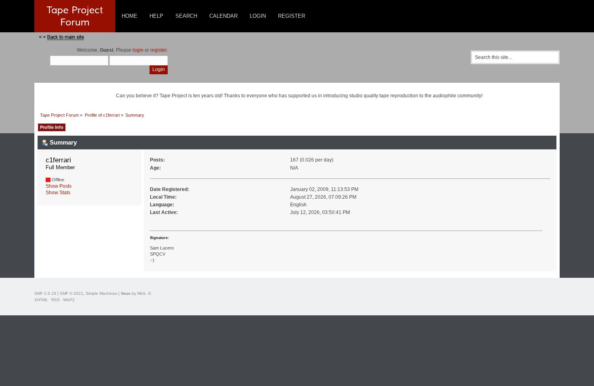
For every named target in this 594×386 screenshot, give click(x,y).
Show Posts (59, 186)
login (138, 50)
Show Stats (58, 192)
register (158, 50)
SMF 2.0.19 (45, 293)
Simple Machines (101, 293)
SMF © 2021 (71, 293)
